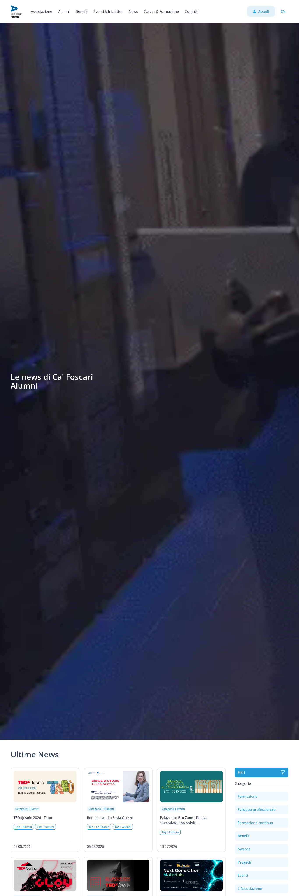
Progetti (244, 862)
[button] (41, 11)
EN (283, 11)
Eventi (243, 875)
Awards (244, 849)
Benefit (244, 835)
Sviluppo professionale (257, 809)
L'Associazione (250, 888)
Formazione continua (255, 822)
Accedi (263, 11)
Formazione (247, 796)
